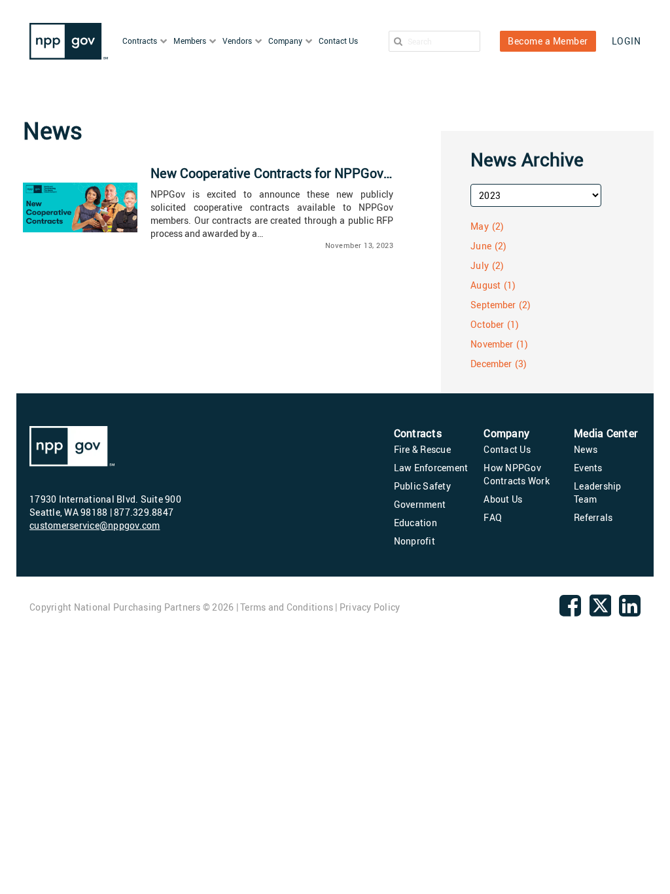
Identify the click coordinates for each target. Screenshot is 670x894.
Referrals (593, 517)
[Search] (398, 41)
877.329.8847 (143, 512)
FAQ (493, 517)
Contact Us (507, 449)
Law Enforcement (431, 467)
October (487, 324)
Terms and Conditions (286, 607)
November (491, 344)
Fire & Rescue (422, 449)
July (479, 265)
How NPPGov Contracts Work (517, 474)
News (585, 449)
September (493, 304)
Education (415, 522)
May (479, 226)
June (480, 246)
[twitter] (600, 614)
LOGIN (626, 41)
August (485, 285)
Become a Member (548, 41)
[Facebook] (570, 611)
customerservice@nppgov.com (94, 525)
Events (588, 467)
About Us (503, 499)
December (491, 363)
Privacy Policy (370, 607)
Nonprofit (414, 541)
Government (420, 504)
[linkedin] (630, 611)
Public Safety (422, 486)
